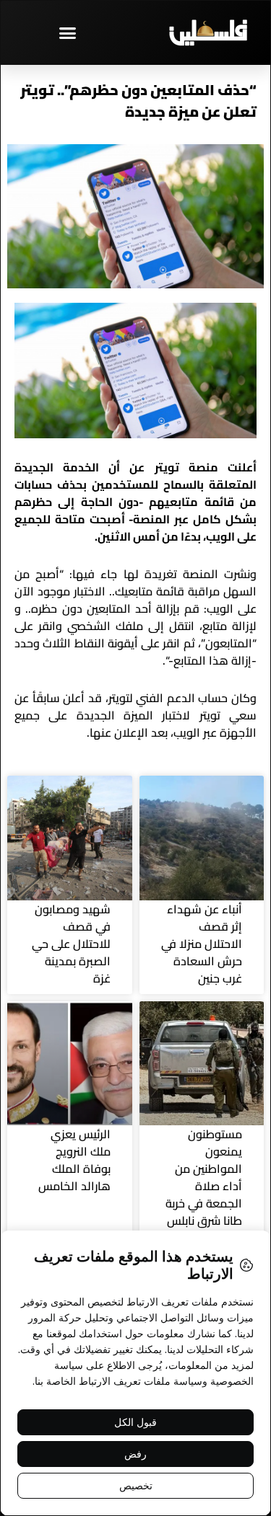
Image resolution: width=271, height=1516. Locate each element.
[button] (68, 32)
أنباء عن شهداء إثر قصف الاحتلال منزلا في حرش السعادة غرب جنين (201, 943)
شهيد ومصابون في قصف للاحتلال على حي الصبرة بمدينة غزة (71, 943)
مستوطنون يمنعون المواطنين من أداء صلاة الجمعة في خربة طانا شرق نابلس (203, 1177)
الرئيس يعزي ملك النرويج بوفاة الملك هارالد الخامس (74, 1160)
